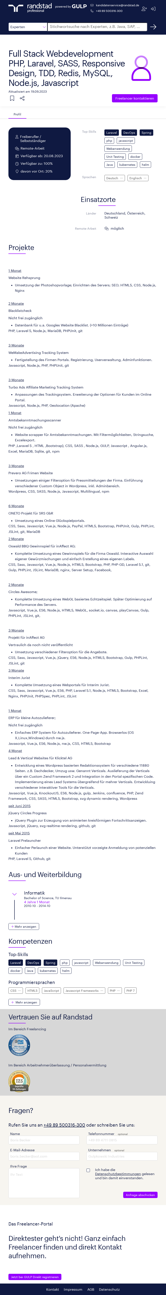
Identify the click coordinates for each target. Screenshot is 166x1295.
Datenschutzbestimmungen (118, 1174)
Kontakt (52, 1289)
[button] (27, 27)
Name (15, 1134)
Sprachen (89, 177)
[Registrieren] (144, 9)
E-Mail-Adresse (22, 1150)
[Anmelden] (153, 9)
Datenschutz (109, 1289)
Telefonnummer (101, 1134)
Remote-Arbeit (85, 228)
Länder (91, 213)
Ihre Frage (18, 1166)
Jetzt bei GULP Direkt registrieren (35, 1277)
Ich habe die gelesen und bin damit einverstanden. (125, 1174)
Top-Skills (89, 131)
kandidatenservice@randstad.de (117, 5)
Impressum (73, 1289)
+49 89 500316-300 (109, 10)
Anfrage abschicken (140, 1195)
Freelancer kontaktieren (134, 98)
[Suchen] (153, 27)
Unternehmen (99, 1150)
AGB (90, 1289)
